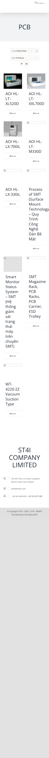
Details (13, 113)
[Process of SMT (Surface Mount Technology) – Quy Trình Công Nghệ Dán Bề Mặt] (36, 176)
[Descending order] (36, 50)
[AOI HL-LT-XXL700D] (36, 81)
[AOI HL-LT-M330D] (36, 129)
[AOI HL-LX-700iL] (13, 129)
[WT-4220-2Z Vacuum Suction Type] (13, 371)
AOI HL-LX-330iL (12, 192)
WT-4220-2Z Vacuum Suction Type (12, 394)
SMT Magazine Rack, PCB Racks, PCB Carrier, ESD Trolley (37, 296)
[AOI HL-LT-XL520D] (13, 81)
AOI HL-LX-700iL (12, 144)
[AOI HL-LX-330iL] (13, 176)
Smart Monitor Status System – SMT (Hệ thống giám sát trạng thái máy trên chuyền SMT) (12, 311)
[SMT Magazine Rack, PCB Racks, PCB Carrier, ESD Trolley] (36, 264)
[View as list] (26, 63)
